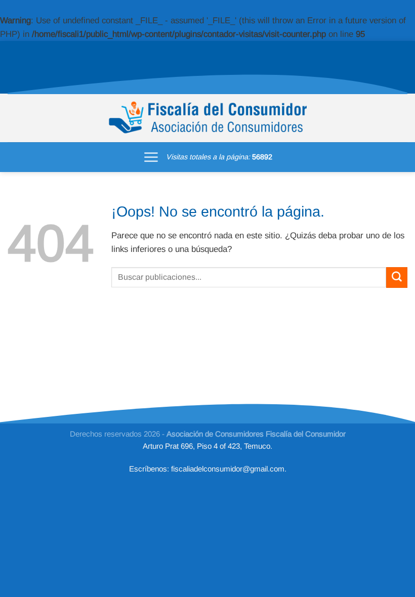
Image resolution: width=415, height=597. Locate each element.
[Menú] (151, 157)
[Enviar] (396, 277)
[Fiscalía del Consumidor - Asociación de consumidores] (207, 118)
